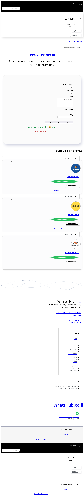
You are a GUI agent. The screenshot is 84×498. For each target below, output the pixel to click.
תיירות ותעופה (68, 158)
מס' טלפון (70, 90)
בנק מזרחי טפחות (72, 252)
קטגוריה (70, 114)
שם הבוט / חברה (68, 84)
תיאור (71, 96)
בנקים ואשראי (68, 234)
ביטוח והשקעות (68, 196)
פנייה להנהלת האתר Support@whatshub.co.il (72, 321)
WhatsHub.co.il (68, 405)
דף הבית (79, 47)
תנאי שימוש (66, 434)
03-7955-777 (58, 190)
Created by (41, 439)
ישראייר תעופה (73, 176)
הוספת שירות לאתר (74, 41)
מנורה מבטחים (73, 214)
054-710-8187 (58, 228)
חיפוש (22, 8)
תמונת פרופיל (69, 109)
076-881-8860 (58, 266)
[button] (42, 6)
